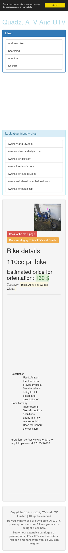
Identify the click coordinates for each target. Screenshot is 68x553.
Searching (14, 51)
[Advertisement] (34, 103)
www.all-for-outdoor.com (22, 173)
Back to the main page (22, 234)
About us (13, 58)
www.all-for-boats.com (20, 188)
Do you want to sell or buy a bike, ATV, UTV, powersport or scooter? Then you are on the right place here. (34, 524)
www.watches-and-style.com (24, 151)
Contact (12, 66)
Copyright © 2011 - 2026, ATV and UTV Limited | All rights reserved (34, 514)
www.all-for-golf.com (19, 158)
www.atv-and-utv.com (20, 144)
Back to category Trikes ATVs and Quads (32, 240)
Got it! (54, 5)
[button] (36, 217)
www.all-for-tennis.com (21, 166)
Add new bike (16, 43)
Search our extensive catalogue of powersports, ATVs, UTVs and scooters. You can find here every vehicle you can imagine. (34, 538)
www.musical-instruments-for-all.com (29, 181)
